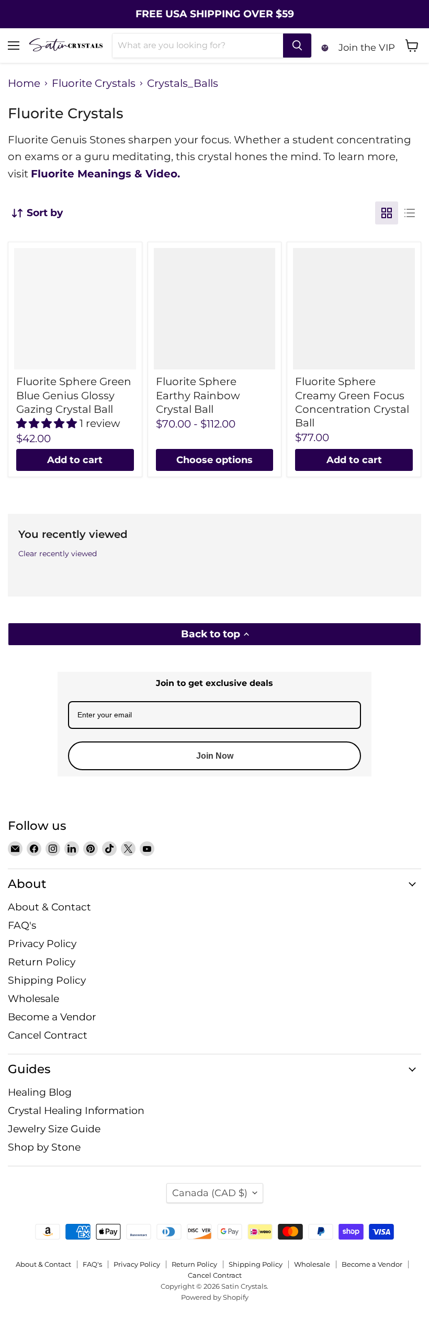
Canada (209, 1192)
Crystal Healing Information (76, 1111)
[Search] (297, 45)
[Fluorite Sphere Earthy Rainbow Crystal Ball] (215, 309)
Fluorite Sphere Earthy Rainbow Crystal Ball (198, 395)
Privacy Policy (42, 944)
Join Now (214, 755)
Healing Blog (40, 1092)
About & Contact (49, 907)
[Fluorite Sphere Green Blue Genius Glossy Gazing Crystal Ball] (75, 309)
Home (24, 83)
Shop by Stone (44, 1147)
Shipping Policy (47, 980)
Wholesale (33, 999)
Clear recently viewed (57, 553)
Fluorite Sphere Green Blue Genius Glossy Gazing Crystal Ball (73, 395)
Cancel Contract (47, 1035)
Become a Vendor (52, 1017)
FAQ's (22, 925)
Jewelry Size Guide (54, 1129)
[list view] (409, 212)
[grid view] (386, 212)
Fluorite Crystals (94, 83)
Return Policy (41, 962)
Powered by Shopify (215, 1297)
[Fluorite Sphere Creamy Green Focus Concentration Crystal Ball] (354, 309)
